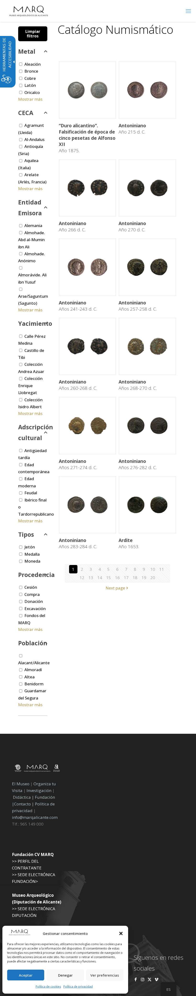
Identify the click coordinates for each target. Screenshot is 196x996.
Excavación (35, 608)
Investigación (39, 790)
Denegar (65, 975)
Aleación (32, 64)
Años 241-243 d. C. (78, 306)
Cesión (30, 587)
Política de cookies (48, 986)
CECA (25, 113)
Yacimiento (32, 323)
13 (90, 577)
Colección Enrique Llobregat (30, 385)
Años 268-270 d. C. (138, 385)
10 (152, 569)
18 (135, 577)
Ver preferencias (104, 975)
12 (82, 577)
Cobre (30, 78)
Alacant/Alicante (34, 662)
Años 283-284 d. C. (78, 543)
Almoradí (33, 669)
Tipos (26, 534)
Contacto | (24, 804)
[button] (121, 933)
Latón (30, 85)
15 (108, 577)
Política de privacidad (78, 986)
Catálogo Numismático (115, 29)
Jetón (29, 547)
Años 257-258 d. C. (138, 306)
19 (144, 577)
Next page (115, 588)
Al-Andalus (34, 139)
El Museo (20, 783)
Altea (29, 677)
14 (99, 577)
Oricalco (32, 92)
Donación (33, 601)
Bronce (31, 71)
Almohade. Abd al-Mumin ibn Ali (31, 240)
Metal (26, 51)
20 (152, 577)
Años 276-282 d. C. (138, 464)
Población (32, 643)
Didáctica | (24, 797)
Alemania (33, 225)
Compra (32, 594)
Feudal (30, 492)
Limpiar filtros (32, 34)
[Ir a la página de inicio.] (29, 11)
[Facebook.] (136, 979)
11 (161, 569)
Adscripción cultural (32, 432)
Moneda (32, 561)
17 (126, 577)
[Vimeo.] (156, 979)
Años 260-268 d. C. (78, 385)
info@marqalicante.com (35, 817)
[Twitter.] (149, 979)
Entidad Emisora (30, 207)
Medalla (32, 554)
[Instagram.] (143, 979)
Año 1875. (87, 138)
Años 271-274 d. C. (78, 464)
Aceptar (26, 975)
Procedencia (32, 575)
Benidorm (34, 684)
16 (117, 577)
